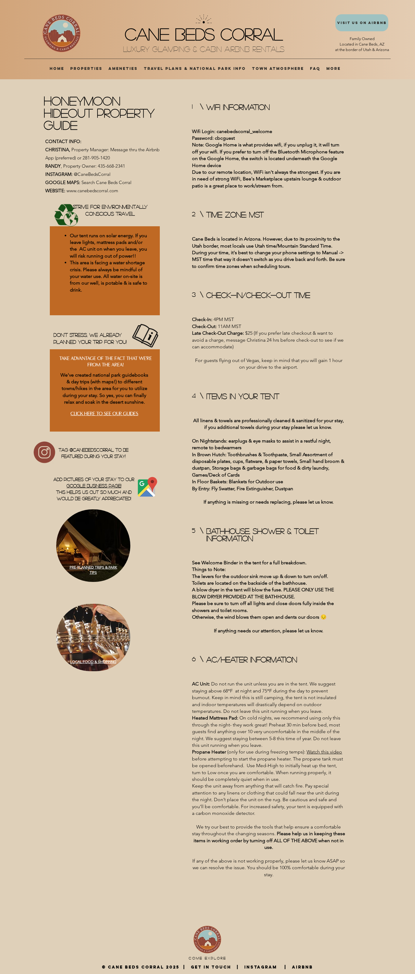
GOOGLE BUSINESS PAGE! (94, 485)
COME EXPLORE (207, 958)
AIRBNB (301, 967)
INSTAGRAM (259, 967)
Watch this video (324, 752)
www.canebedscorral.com (92, 190)
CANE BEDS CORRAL (204, 34)
